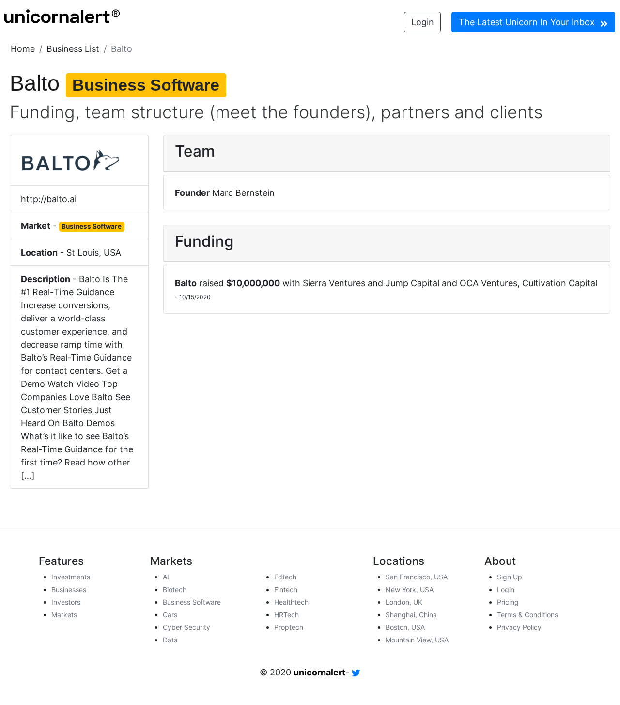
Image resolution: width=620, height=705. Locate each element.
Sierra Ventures (334, 283)
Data (170, 640)
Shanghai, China (411, 614)
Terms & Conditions (527, 614)
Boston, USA (405, 627)
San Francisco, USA (417, 577)
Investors (65, 602)
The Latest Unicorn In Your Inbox (528, 22)
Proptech (288, 627)
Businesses (68, 589)
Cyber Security (186, 627)
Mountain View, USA (417, 640)
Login (422, 22)
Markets (64, 614)
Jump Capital (412, 283)
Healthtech (291, 602)
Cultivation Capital (559, 283)
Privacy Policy (519, 627)
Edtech (285, 577)
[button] (23, 49)
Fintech (285, 589)
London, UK (404, 602)
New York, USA (410, 589)
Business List (72, 49)
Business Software (192, 602)
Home (23, 49)
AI (166, 577)
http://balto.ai (49, 199)
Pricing (508, 602)
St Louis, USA (93, 252)
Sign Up (509, 577)
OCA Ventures (488, 283)
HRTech (286, 614)
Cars (170, 614)
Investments (70, 577)
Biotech (174, 589)
